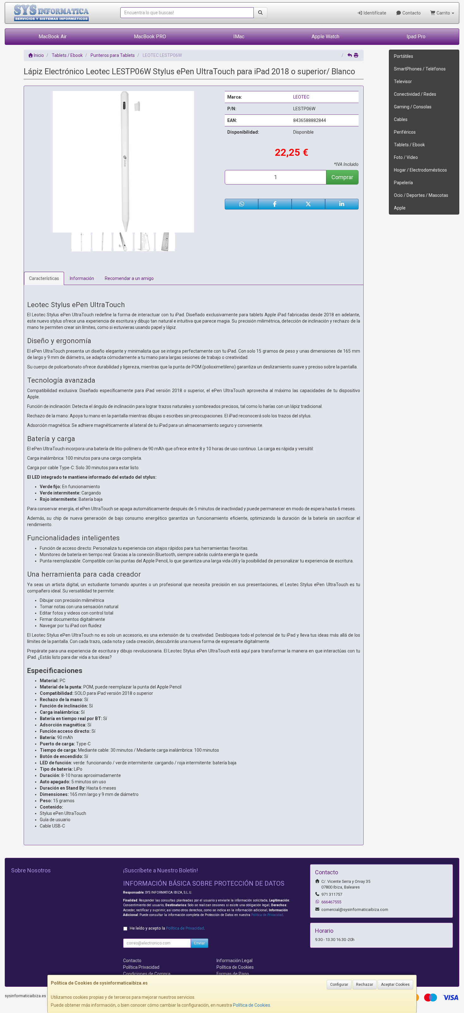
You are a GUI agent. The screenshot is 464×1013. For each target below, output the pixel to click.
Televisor (403, 81)
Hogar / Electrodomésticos (420, 170)
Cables (400, 119)
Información (82, 278)
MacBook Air (53, 36)
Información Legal (235, 960)
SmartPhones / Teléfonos (420, 68)
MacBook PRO (150, 36)
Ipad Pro (416, 36)
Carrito (443, 12)
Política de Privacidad (267, 915)
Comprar (342, 177)
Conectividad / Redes (415, 94)
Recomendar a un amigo (129, 278)
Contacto (411, 12)
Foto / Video (406, 157)
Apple (400, 207)
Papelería (403, 182)
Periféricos (405, 132)
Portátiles (403, 56)
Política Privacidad (141, 967)
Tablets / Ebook (409, 144)
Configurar (339, 984)
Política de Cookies (251, 1005)
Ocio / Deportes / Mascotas (421, 195)
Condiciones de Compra (146, 973)
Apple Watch (325, 36)
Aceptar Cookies (395, 984)
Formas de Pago (233, 973)
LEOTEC (301, 97)
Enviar (199, 943)
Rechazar (364, 984)
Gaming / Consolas (412, 106)
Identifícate (374, 12)
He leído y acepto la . (167, 928)
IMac (238, 36)
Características (44, 278)
